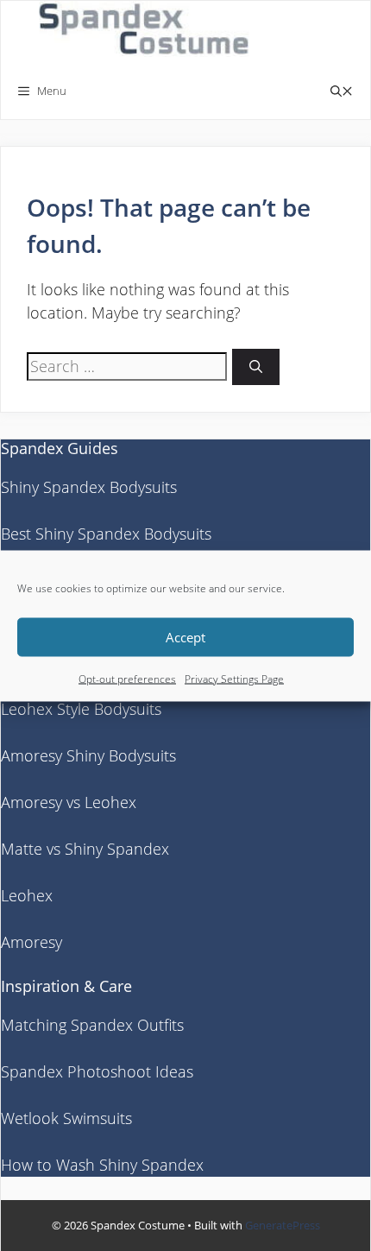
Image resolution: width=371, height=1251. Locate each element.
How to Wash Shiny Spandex (102, 1164)
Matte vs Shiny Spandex (85, 848)
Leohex (27, 895)
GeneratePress (282, 1225)
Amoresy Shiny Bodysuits (88, 755)
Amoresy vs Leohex (68, 802)
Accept (185, 637)
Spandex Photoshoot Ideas (97, 1071)
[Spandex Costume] (149, 31)
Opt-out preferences (127, 678)
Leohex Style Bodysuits (81, 708)
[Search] (255, 367)
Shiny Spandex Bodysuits (89, 487)
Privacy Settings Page (234, 678)
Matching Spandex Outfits (92, 1024)
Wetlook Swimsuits (66, 1118)
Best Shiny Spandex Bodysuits (106, 533)
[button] (341, 91)
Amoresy (31, 942)
